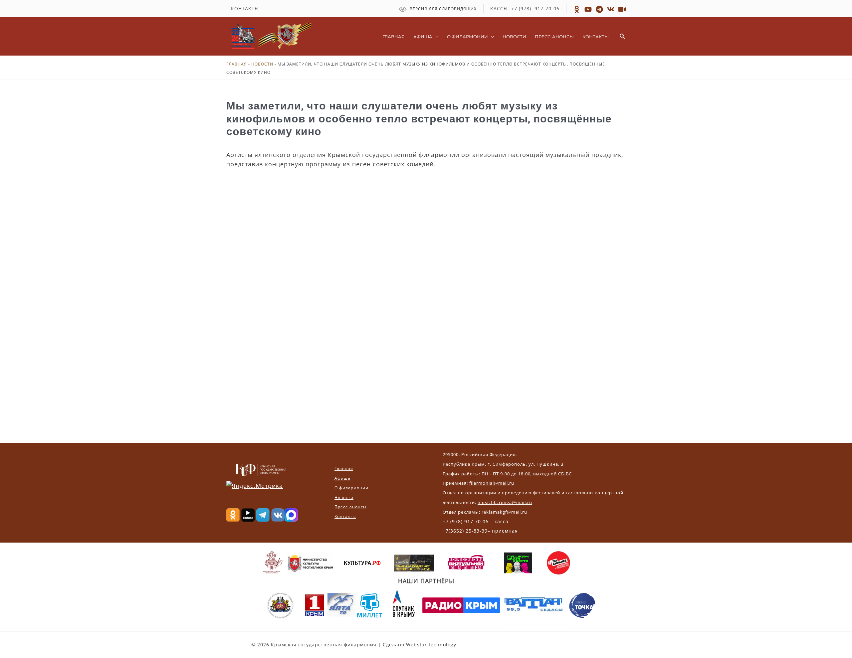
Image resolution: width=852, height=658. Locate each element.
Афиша (342, 478)
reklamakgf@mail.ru (504, 512)
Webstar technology (431, 644)
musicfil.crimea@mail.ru (505, 502)
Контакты (345, 516)
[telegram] (599, 9)
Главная (236, 64)
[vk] (610, 9)
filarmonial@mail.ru (491, 483)
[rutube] (588, 9)
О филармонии (351, 488)
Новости (262, 64)
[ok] (576, 9)
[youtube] (622, 9)
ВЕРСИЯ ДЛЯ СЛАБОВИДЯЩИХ (442, 9)
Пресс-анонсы (350, 507)
